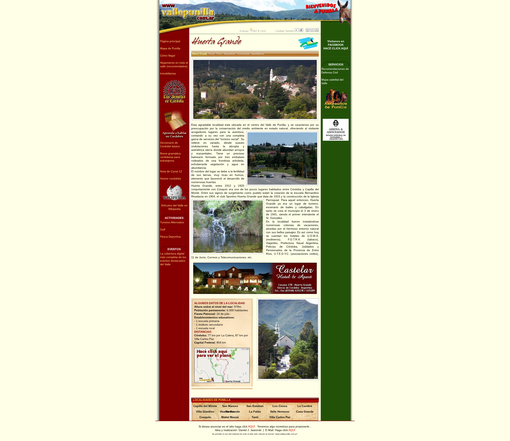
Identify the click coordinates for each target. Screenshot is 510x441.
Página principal (170, 41)
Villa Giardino (205, 411)
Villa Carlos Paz (279, 417)
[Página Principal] (308, 31)
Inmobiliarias (168, 73)
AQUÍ (252, 426)
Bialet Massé (230, 417)
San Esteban (255, 406)
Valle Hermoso (279, 411)
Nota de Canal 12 (171, 171)
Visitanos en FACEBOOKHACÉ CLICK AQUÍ (335, 45)
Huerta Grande (230, 411)
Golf (162, 229)
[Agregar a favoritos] (312, 31)
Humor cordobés (170, 178)
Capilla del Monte (205, 406)
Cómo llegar (167, 55)
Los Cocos (280, 406)
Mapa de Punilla (170, 48)
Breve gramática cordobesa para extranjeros (170, 157)
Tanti (255, 417)
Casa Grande (305, 411)
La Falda (255, 411)
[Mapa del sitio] (317, 31)
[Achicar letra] (297, 31)
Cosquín (205, 417)
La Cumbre (304, 406)
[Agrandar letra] (301, 31)
